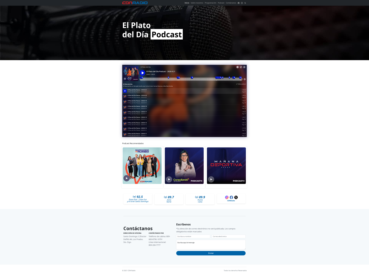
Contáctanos (231, 3)
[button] (142, 165)
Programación (210, 3)
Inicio (187, 3)
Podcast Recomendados (133, 143)
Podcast (221, 3)
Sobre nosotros (197, 3)
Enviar (211, 253)
